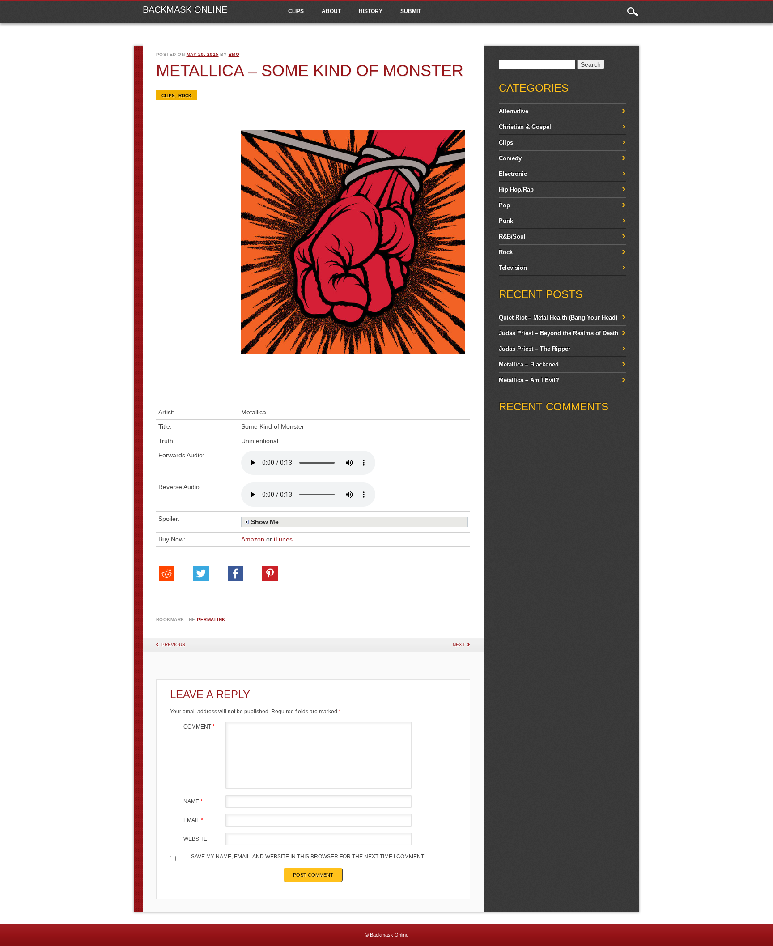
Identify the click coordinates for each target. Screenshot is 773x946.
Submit (410, 11)
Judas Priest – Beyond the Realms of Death (558, 333)
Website (195, 839)
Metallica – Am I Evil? (529, 380)
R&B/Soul (512, 236)
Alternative (513, 111)
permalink (211, 619)
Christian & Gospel (525, 127)
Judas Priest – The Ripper (534, 348)
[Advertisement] (194, 265)
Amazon (252, 539)
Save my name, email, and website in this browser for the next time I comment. (308, 856)
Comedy (510, 158)
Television (513, 267)
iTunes (283, 539)
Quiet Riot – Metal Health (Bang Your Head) (558, 317)
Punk (506, 220)
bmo (234, 54)
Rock (184, 95)
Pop (504, 205)
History (370, 11)
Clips (296, 11)
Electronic (513, 173)
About (331, 11)
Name (193, 801)
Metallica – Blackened (529, 364)
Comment (199, 727)
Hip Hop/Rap (516, 189)
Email (193, 820)
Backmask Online (185, 9)
